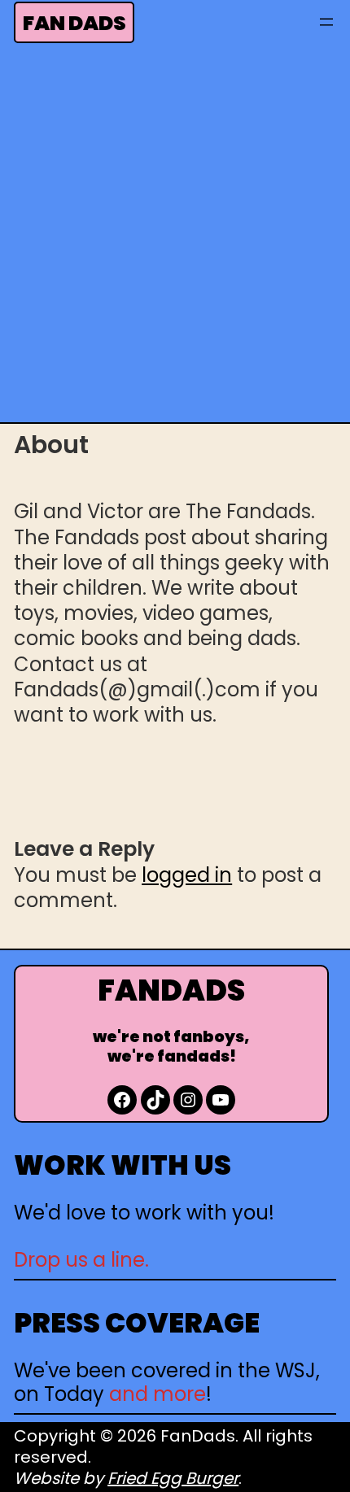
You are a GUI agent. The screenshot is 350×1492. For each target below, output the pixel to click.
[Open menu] (326, 22)
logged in (187, 875)
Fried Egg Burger (172, 1478)
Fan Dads (74, 23)
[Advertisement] (175, 237)
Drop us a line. (81, 1259)
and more (157, 1394)
